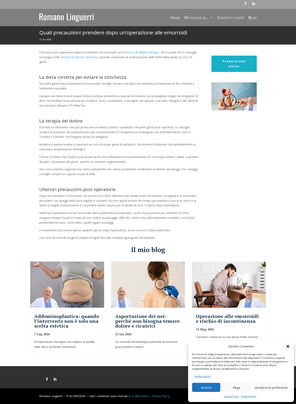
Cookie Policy (231, 396)
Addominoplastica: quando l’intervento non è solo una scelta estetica (66, 321)
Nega (236, 387)
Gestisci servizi (202, 376)
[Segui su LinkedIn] (253, 3)
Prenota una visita (234, 63)
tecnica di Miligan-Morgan (142, 52)
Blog (252, 17)
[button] (288, 346)
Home (175, 17)
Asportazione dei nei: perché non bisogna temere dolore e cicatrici (147, 321)
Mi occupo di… (196, 17)
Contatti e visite (230, 17)
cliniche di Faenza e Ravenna (79, 57)
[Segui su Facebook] (245, 3)
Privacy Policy (248, 396)
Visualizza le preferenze (271, 387)
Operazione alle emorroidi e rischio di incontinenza (227, 318)
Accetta (206, 387)
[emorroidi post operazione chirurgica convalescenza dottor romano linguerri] (234, 110)
